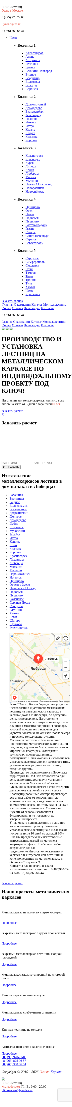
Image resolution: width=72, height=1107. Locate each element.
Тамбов (31, 272)
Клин (13, 545)
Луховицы (17, 559)
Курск (30, 162)
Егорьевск (17, 527)
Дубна (14, 523)
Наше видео (32, 308)
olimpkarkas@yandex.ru (17, 1090)
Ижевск (31, 122)
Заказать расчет (12, 410)
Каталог (37, 304)
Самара (31, 232)
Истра (30, 126)
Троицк (31, 279)
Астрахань (33, 60)
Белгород (32, 63)
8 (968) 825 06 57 (14, 1060)
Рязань (30, 228)
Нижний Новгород (38, 184)
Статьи (6, 308)
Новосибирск (35, 191)
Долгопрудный (36, 104)
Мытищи (32, 180)
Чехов (14, 37)
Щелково (16, 624)
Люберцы (32, 173)
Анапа (30, 56)
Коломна (31, 136)
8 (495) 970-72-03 (14, 1057)
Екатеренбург (35, 111)
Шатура (15, 620)
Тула (29, 283)
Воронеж (32, 89)
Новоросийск (35, 188)
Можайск (16, 566)
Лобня (30, 170)
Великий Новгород (39, 71)
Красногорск (34, 155)
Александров (34, 53)
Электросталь (19, 627)
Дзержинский (19, 513)
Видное (31, 74)
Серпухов (32, 258)
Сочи (29, 269)
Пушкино (32, 221)
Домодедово (34, 108)
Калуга (30, 133)
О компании (22, 304)
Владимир (32, 78)
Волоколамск (19, 505)
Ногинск (16, 577)
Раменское (17, 599)
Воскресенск (18, 509)
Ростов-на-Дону (36, 225)
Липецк (31, 166)
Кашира (15, 541)
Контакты (47, 308)
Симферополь (35, 262)
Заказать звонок (12, 301)
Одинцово (33, 207)
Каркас (50, 1072)
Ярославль (33, 294)
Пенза (30, 214)
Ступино (16, 609)
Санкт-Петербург (37, 235)
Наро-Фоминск (20, 574)
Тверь (29, 276)
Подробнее (9, 922)
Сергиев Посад (20, 602)
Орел (29, 210)
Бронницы (17, 498)
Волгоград (33, 81)
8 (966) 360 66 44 (14, 1064)
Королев (31, 140)
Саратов (31, 239)
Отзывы (17, 308)
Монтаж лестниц (54, 304)
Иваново (31, 118)
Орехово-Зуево (20, 584)
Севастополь (34, 243)
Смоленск (32, 265)
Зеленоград (33, 115)
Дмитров (16, 516)
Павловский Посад (23, 588)
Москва (31, 177)
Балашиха (16, 495)
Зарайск (15, 534)
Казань (30, 129)
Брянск (30, 67)
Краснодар (33, 159)
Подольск (32, 217)
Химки (30, 287)
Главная (7, 304)
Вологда (31, 85)
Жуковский (17, 530)
